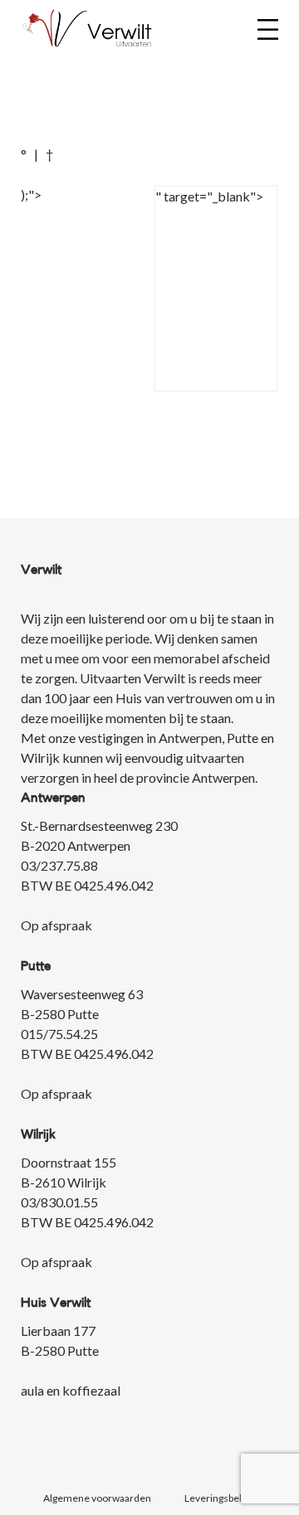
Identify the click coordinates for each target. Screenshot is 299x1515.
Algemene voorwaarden (97, 1498)
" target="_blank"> (209, 196)
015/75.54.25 (59, 1034)
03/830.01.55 (59, 1202)
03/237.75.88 (59, 865)
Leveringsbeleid (220, 1498)
